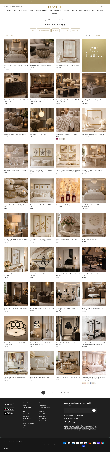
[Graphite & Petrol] (90, 383)
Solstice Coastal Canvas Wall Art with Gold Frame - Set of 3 (41, 171)
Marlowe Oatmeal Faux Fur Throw (66, 134)
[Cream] (62, 138)
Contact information (33, 444)
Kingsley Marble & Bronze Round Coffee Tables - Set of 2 (68, 100)
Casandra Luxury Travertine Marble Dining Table (67, 309)
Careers (25, 421)
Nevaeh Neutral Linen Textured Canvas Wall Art (16, 274)
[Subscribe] (94, 410)
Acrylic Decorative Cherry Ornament (15, 170)
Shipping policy (25, 444)
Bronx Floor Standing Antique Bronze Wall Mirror (15, 309)
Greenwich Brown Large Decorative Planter (15, 135)
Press (24, 425)
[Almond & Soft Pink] (85, 383)
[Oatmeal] (64, 138)
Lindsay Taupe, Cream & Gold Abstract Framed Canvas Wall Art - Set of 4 (68, 171)
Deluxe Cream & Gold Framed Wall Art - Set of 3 (41, 205)
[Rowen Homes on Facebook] (65, 422)
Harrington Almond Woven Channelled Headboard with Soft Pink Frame (93, 378)
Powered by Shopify (19, 441)
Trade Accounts (27, 418)
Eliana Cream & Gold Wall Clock (91, 239)
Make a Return (43, 405)
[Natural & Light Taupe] (93, 383)
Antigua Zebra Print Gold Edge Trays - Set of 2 (16, 205)
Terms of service (19, 444)
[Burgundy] (57, 138)
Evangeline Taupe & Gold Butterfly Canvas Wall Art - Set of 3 (40, 240)
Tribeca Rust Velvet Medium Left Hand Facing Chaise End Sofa (42, 100)
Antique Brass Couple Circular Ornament (39, 274)
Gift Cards (26, 416)
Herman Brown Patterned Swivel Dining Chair (94, 274)
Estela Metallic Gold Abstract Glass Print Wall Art (14, 378)
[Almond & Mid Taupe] (83, 383)
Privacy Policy (43, 418)
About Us (25, 403)
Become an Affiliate (28, 423)
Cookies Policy (43, 421)
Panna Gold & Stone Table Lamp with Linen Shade (15, 240)
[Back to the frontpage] (45, 20)
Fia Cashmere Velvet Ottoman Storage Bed (16, 66)
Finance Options (27, 407)
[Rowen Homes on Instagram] (69, 422)
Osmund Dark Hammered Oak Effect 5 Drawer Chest (16, 100)
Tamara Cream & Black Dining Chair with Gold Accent (93, 309)
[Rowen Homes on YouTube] (74, 422)
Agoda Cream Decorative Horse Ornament (39, 378)
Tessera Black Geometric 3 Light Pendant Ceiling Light (40, 343)
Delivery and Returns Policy (44, 408)
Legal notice (6, 448)
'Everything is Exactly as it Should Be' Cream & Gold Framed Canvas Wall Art (93, 135)
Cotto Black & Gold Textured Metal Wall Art (66, 343)
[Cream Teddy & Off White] (88, 383)
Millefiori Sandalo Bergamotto (65, 205)
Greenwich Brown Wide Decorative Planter (40, 66)
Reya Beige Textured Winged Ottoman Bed (93, 100)
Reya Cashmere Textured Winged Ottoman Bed (92, 205)
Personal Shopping (28, 413)
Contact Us (42, 403)
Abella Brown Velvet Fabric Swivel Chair (42, 308)
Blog (24, 428)
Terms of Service (43, 413)
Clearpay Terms (43, 416)
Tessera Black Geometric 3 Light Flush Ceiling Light (15, 343)
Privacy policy (12, 444)
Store (24, 405)
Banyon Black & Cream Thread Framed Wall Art (68, 274)
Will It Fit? (42, 411)
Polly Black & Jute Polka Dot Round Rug (68, 377)
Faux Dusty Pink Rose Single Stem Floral (66, 240)
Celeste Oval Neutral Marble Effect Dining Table (92, 171)
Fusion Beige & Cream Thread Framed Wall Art (67, 66)
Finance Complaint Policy (28, 410)
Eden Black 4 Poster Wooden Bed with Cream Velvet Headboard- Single (93, 343)
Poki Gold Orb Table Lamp (38, 134)
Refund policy (6, 444)
